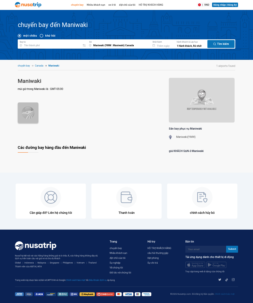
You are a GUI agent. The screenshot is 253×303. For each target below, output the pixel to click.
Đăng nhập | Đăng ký (225, 4)
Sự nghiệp (115, 262)
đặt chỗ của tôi (127, 4)
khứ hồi (50, 35)
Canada (39, 65)
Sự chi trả (152, 262)
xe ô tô (112, 4)
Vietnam (81, 263)
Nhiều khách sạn (96, 4)
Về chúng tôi (116, 267)
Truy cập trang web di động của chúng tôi (204, 271)
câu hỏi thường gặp (157, 253)
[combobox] (49, 43)
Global (18, 263)
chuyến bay (77, 4)
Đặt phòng (153, 258)
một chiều (30, 35)
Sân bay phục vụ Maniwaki (185, 128)
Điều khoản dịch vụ (98, 280)
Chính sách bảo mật (76, 280)
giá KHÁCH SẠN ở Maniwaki (186, 151)
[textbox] (49, 43)
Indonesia (29, 263)
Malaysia (42, 263)
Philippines (68, 263)
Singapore (54, 263)
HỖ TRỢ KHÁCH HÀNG (151, 4)
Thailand (92, 263)
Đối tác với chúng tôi (120, 272)
